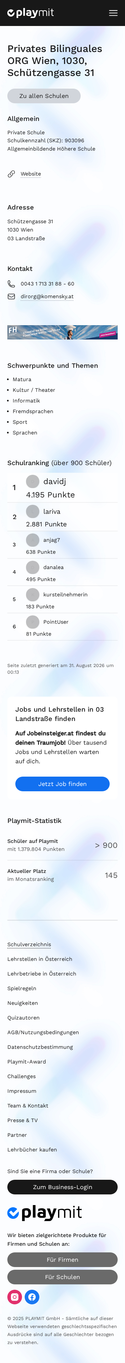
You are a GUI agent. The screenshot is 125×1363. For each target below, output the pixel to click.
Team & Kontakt (27, 1105)
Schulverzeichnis (29, 944)
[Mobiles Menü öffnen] (113, 13)
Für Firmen (62, 1259)
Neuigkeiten (22, 1003)
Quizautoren (23, 1018)
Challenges (21, 1076)
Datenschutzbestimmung (40, 1047)
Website (31, 174)
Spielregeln (21, 988)
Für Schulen (62, 1276)
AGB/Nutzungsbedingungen (43, 1032)
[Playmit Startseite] (30, 13)
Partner (17, 1135)
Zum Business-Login (62, 1186)
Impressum (21, 1091)
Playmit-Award (26, 1061)
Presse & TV (22, 1120)
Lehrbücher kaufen (32, 1149)
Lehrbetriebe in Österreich (41, 974)
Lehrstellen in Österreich (39, 959)
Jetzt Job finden (62, 783)
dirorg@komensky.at (47, 296)
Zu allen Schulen (44, 95)
